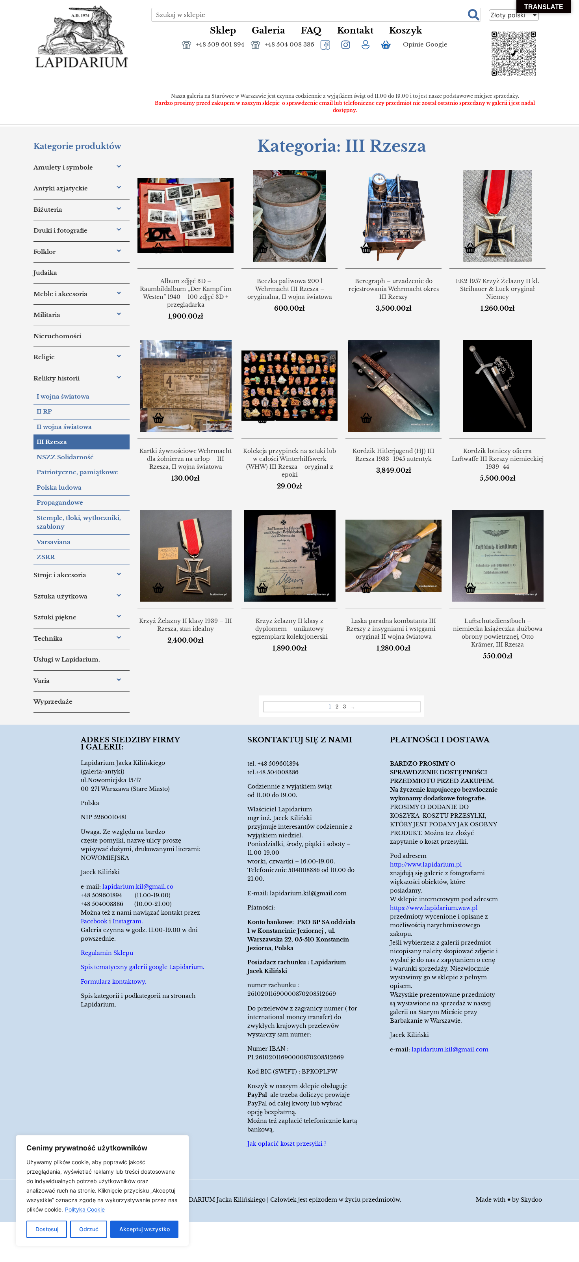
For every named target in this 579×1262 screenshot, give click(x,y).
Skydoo (531, 1199)
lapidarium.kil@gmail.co (137, 886)
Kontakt (355, 30)
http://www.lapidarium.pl (426, 864)
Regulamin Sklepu (107, 952)
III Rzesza (52, 442)
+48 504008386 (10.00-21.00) (126, 904)
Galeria (268, 30)
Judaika (45, 272)
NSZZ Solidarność (65, 457)
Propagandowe (60, 502)
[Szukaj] (474, 14)
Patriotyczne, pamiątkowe (77, 472)
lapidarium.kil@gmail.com (308, 893)
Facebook (94, 921)
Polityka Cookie (85, 1209)
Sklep (223, 30)
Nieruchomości (57, 336)
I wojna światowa (63, 396)
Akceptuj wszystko (144, 1229)
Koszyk (405, 30)
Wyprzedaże (52, 701)
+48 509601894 (278, 763)
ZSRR (46, 557)
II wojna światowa (64, 427)
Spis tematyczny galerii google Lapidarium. (142, 967)
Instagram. (128, 921)
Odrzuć (88, 1229)
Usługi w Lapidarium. (66, 659)
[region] (102, 1190)
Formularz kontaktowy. (114, 981)
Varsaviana (54, 542)
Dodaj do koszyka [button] (161, 249)
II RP (44, 411)
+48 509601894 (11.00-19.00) (126, 895)
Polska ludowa (59, 487)
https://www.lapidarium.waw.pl (434, 908)
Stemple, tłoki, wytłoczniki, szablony (79, 522)
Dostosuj (46, 1229)
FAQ (311, 30)
